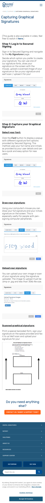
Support (11, 11)
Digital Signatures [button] (9, 425)
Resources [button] (7, 449)
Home (4, 11)
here (20, 38)
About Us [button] (6, 443)
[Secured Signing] (8, 5)
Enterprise (12, 464)
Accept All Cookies (26, 499)
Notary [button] (5, 431)
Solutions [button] (6, 437)
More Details (36, 487)
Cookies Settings (26, 493)
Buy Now (33, 464)
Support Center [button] (9, 455)
